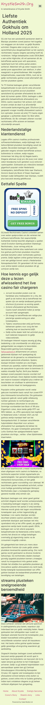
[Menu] (40, 6)
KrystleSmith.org (17, 4)
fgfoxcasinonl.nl (8, 352)
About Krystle (18, 691)
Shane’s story (26, 695)
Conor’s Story (11, 695)
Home (5, 691)
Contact (22, 699)
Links (37, 695)
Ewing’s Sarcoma (34, 691)
